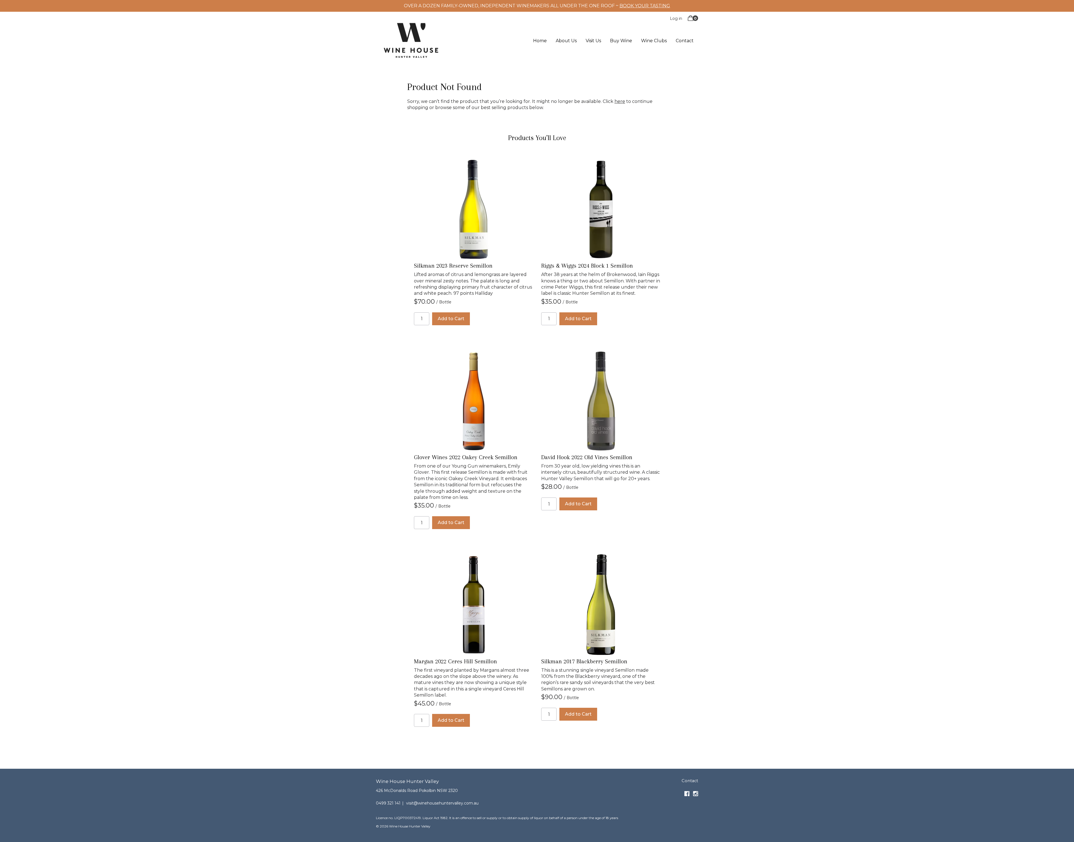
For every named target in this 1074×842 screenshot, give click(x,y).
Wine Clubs (654, 40)
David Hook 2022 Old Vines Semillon (586, 457)
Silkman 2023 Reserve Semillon (453, 265)
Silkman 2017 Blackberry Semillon (584, 661)
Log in (676, 18)
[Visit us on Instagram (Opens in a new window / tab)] (695, 794)
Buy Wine (621, 40)
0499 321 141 (388, 803)
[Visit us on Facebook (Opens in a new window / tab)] (686, 794)
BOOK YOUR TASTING (645, 5)
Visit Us (593, 40)
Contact (685, 40)
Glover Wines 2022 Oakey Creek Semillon (465, 457)
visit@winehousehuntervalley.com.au (442, 803)
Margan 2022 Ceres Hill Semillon (455, 661)
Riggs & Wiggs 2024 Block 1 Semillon (587, 265)
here (619, 101)
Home (540, 40)
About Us (566, 40)
